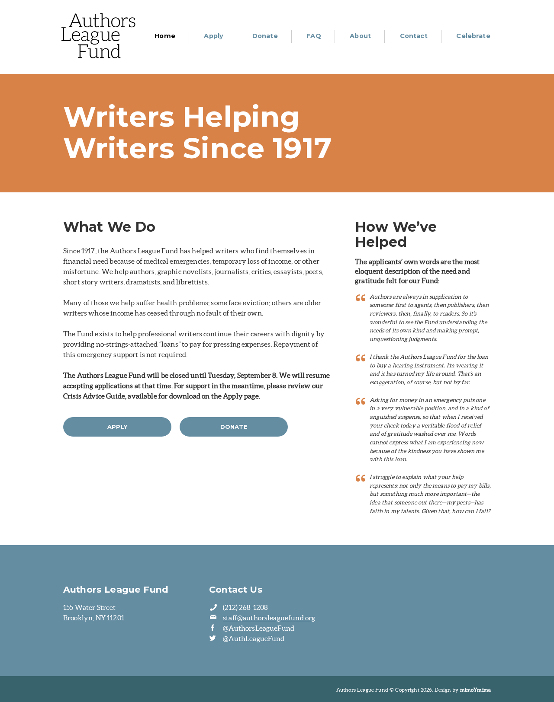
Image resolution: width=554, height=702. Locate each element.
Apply (213, 36)
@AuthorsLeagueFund (258, 628)
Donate (265, 36)
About (360, 36)
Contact (414, 36)
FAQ (313, 36)
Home (165, 36)
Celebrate (473, 36)
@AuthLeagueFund (253, 638)
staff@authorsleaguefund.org (269, 618)
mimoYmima (475, 689)
